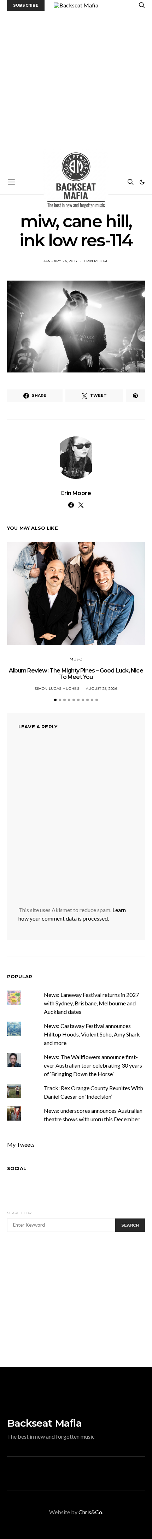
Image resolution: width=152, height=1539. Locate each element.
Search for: (19, 1213)
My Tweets (21, 1144)
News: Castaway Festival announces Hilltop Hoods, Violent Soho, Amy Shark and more (92, 1034)
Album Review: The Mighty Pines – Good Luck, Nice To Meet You (76, 673)
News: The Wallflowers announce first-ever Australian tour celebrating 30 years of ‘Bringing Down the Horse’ (93, 1065)
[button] (142, 182)
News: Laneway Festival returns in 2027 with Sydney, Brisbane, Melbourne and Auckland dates (91, 1003)
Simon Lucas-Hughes (57, 688)
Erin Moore (96, 261)
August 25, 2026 (101, 688)
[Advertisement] (76, 90)
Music (76, 659)
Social (16, 1168)
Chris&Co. (90, 1512)
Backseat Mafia (44, 1423)
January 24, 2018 (60, 261)
